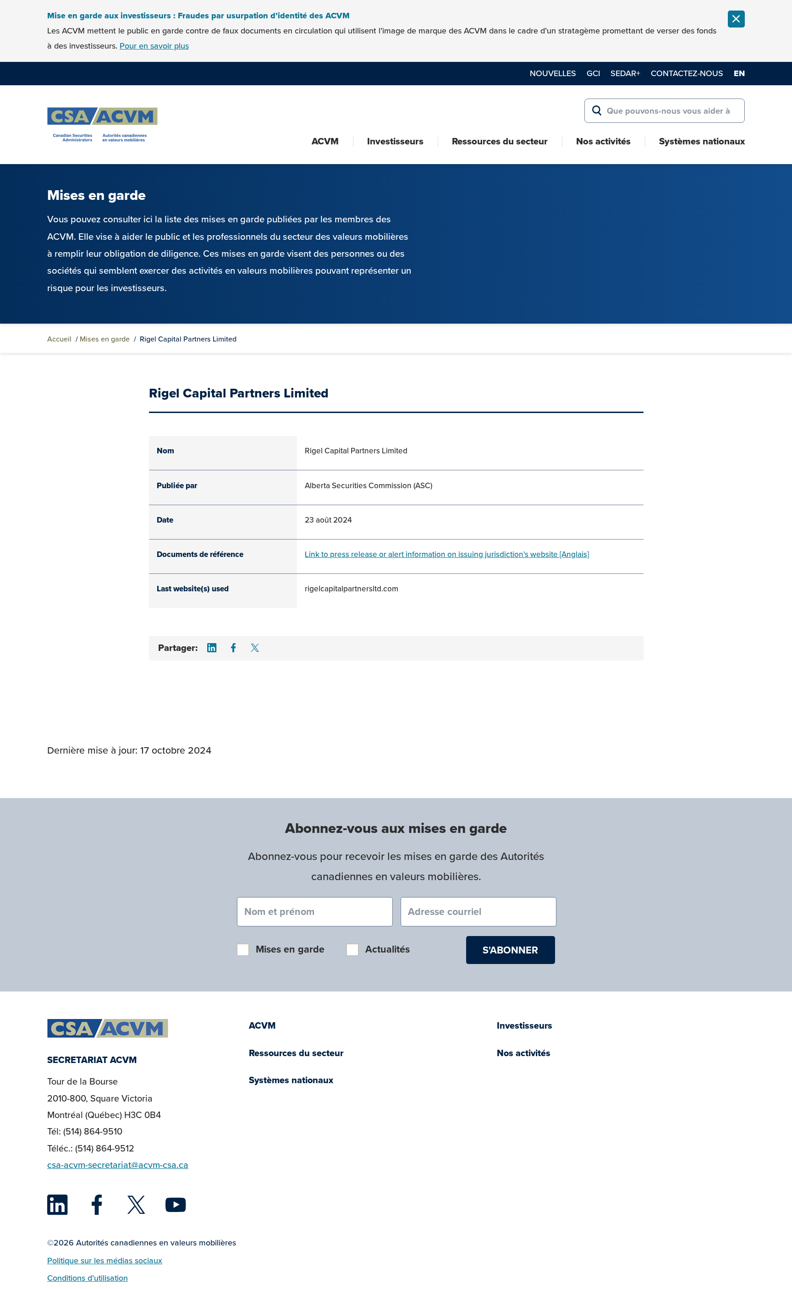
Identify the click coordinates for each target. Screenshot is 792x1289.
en (739, 73)
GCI (593, 73)
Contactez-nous (687, 73)
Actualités (387, 949)
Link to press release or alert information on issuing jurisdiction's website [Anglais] (447, 554)
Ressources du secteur (500, 141)
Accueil (59, 339)
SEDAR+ (625, 73)
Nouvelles (553, 73)
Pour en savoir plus (154, 45)
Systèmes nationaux (702, 141)
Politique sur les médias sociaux (104, 1260)
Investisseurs (395, 141)
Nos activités (603, 141)
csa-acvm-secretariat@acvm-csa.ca (117, 1164)
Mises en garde (105, 339)
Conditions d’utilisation (87, 1277)
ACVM (325, 141)
